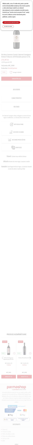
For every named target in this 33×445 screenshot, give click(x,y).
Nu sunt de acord (8, 26)
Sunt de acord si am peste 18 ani (11, 22)
